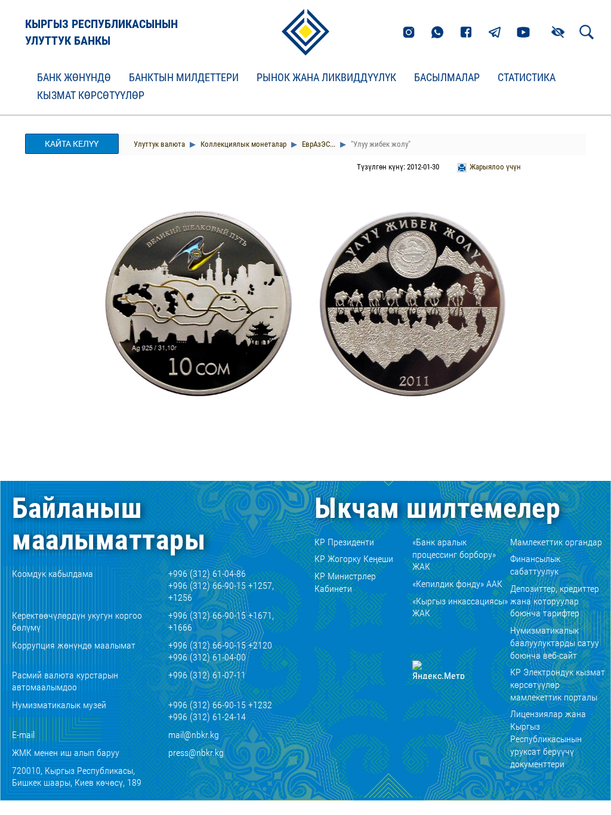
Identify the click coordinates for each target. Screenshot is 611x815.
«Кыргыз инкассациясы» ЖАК (460, 607)
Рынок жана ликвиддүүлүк (326, 78)
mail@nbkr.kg (193, 734)
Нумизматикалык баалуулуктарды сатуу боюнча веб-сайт (554, 643)
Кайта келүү (71, 144)
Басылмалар (447, 78)
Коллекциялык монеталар (242, 144)
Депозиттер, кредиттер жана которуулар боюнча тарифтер (554, 601)
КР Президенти (344, 542)
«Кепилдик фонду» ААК (457, 583)
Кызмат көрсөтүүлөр (90, 95)
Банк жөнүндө (74, 78)
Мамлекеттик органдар (556, 542)
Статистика (527, 78)
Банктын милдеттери (184, 78)
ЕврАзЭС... (317, 144)
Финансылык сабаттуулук (535, 565)
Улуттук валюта (159, 144)
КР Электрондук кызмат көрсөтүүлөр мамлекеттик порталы (557, 684)
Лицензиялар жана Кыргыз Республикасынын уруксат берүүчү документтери (548, 738)
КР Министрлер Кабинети (345, 582)
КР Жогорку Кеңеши (353, 558)
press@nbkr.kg (196, 752)
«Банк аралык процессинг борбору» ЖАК (454, 554)
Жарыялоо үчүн (495, 166)
